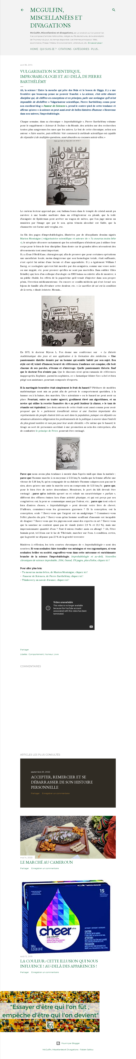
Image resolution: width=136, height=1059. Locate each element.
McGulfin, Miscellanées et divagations (56, 17)
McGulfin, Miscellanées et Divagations (60, 1049)
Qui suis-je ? (48, 49)
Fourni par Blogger (71, 1043)
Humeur (49, 654)
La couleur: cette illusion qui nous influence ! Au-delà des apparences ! (59, 963)
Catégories (81, 49)
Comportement (36, 654)
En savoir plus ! (95, 43)
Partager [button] (24, 649)
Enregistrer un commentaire (55, 793)
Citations (64, 49)
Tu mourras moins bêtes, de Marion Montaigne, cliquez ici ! (55, 572)
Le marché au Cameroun (46, 862)
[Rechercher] (114, 9)
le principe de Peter (47, 430)
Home (34, 49)
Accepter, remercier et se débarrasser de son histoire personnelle (62, 782)
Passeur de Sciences (54, 105)
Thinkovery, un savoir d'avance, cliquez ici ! (45, 579)
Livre (56, 654)
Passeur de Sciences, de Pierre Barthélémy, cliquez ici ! (53, 576)
